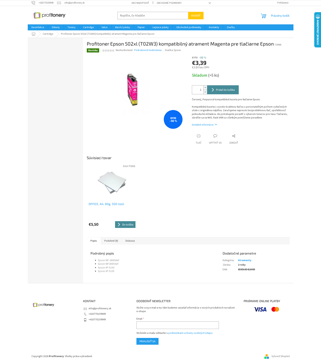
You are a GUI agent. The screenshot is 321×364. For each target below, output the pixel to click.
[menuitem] (38, 27)
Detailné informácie (203, 125)
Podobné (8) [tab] (111, 241)
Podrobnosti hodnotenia (148, 50)
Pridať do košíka (225, 89)
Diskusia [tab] (130, 241)
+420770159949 (97, 314)
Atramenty (244, 260)
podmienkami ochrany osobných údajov (190, 333)
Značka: (173, 50)
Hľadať (196, 15)
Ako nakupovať (140, 3)
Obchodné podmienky (169, 3)
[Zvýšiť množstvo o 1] (205, 87)
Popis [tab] (94, 241)
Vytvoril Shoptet (281, 356)
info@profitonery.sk (100, 308)
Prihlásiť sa (147, 341)
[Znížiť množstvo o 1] (205, 92)
